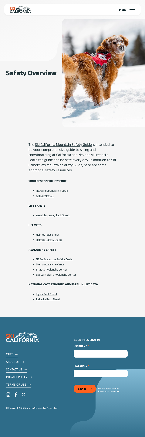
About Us (12, 361)
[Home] (20, 9)
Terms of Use (16, 384)
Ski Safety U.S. (45, 195)
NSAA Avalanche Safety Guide (54, 259)
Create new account (108, 388)
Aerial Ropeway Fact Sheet (53, 215)
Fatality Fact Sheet (48, 299)
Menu (122, 9)
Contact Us (14, 369)
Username (80, 346)
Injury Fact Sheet (46, 294)
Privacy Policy (16, 377)
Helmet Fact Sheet (47, 234)
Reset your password (109, 391)
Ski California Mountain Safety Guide (63, 144)
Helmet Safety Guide (49, 239)
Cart (9, 354)
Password (80, 365)
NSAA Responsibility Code (52, 190)
